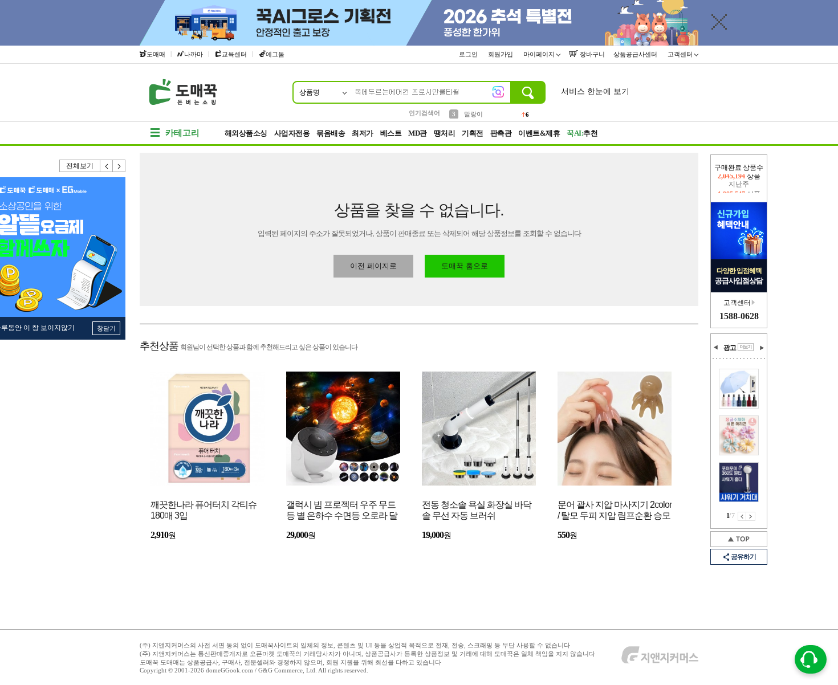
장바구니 (591, 54)
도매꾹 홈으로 (464, 266)
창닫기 (106, 328)
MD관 (417, 133)
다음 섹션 (762, 347)
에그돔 (275, 54)
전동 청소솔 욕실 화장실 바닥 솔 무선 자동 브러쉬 (476, 510)
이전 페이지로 (373, 266)
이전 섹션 (716, 347)
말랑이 (473, 112)
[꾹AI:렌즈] (498, 91)
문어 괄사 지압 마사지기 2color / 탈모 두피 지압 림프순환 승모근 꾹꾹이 (615, 511)
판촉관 (501, 133)
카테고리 (182, 132)
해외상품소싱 (246, 133)
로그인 (469, 54)
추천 (582, 133)
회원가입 (501, 54)
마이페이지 (539, 54)
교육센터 (234, 54)
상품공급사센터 (636, 54)
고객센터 (681, 54)
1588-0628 (739, 316)
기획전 (472, 133)
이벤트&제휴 (539, 133)
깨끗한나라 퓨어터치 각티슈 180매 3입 (203, 510)
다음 (119, 166)
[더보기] (746, 347)
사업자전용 (292, 133)
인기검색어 (424, 112)
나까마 (193, 54)
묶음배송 (330, 133)
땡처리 (444, 133)
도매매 (156, 54)
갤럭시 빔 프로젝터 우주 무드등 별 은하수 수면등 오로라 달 (341, 510)
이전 (106, 166)
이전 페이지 (742, 516)
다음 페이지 (750, 516)
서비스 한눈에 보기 (595, 91)
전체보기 (79, 166)
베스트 (391, 133)
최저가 (362, 133)
